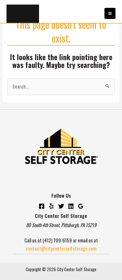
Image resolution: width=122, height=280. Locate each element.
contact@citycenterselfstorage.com (61, 248)
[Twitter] (61, 206)
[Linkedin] (71, 206)
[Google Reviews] (81, 206)
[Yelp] (51, 206)
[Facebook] (42, 206)
